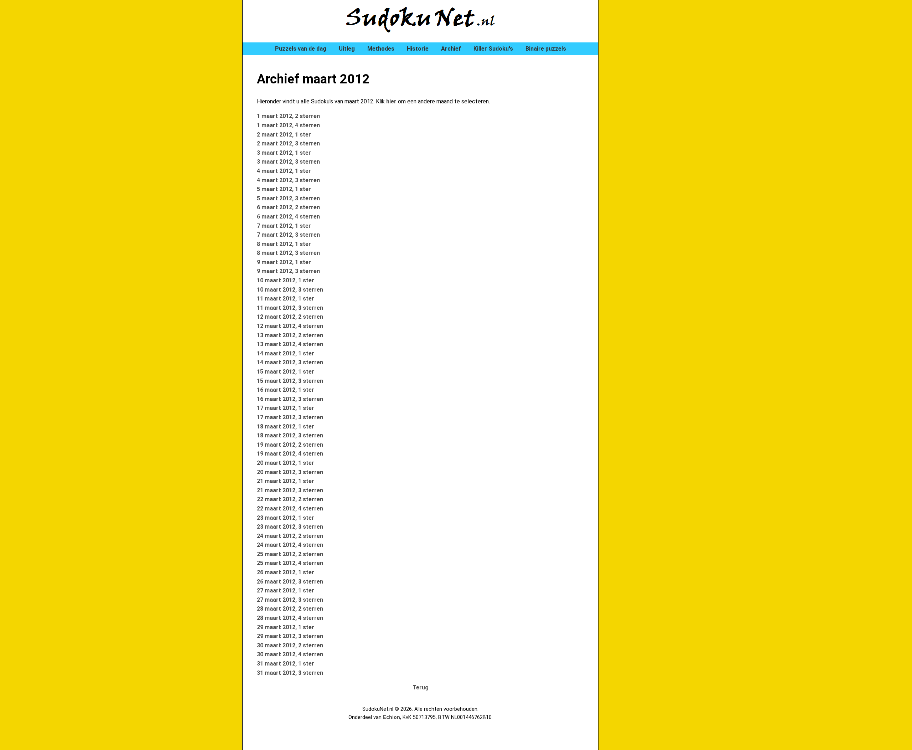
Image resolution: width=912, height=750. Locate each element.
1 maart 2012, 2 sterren (288, 116)
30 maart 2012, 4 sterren (290, 654)
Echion (391, 717)
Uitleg (347, 48)
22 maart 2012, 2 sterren (290, 499)
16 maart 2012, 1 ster (285, 389)
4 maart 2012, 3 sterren (288, 180)
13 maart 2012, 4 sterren (290, 344)
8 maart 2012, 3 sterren (288, 253)
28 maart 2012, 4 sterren (290, 618)
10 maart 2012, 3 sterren (290, 289)
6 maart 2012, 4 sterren (288, 216)
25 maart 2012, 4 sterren (290, 563)
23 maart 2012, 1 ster (285, 517)
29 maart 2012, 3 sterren (290, 636)
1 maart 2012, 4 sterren (288, 125)
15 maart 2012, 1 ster (285, 371)
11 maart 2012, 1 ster (285, 298)
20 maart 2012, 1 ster (285, 462)
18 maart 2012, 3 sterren (290, 435)
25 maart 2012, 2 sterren (290, 554)
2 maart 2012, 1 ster (284, 134)
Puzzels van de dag (300, 48)
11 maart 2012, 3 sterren (290, 307)
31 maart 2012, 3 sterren (290, 672)
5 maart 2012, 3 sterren (288, 198)
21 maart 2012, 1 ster (285, 481)
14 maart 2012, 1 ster (285, 353)
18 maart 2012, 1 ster (285, 426)
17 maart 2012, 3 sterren (290, 417)
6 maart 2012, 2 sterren (288, 207)
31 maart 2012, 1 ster (285, 663)
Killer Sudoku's (493, 48)
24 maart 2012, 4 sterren (290, 544)
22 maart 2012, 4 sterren (290, 508)
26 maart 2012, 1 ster (285, 572)
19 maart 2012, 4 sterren (290, 453)
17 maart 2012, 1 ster (285, 408)
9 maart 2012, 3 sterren (288, 271)
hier (391, 101)
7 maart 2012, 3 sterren (288, 234)
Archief (451, 48)
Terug (421, 687)
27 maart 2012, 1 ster (285, 590)
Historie (418, 48)
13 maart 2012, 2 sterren (290, 335)
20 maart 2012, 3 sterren (290, 472)
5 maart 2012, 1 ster (284, 189)
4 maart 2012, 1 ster (284, 171)
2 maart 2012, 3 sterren (288, 143)
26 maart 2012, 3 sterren (290, 581)
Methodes (380, 48)
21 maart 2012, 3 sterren (290, 490)
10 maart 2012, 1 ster (285, 280)
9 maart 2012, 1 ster (284, 262)
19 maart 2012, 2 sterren (290, 444)
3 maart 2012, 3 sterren (288, 161)
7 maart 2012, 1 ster (284, 225)
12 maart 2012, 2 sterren (290, 316)
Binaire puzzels (545, 48)
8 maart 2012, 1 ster (284, 244)
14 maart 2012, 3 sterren (290, 362)
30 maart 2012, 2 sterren (290, 645)
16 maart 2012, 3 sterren (290, 399)
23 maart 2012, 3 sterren (290, 526)
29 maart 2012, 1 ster (285, 627)
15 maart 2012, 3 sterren (290, 380)
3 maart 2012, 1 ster (284, 152)
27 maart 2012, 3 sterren (290, 599)
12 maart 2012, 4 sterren (290, 326)
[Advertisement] (641, 121)
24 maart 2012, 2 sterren (290, 536)
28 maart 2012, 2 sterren (290, 608)
